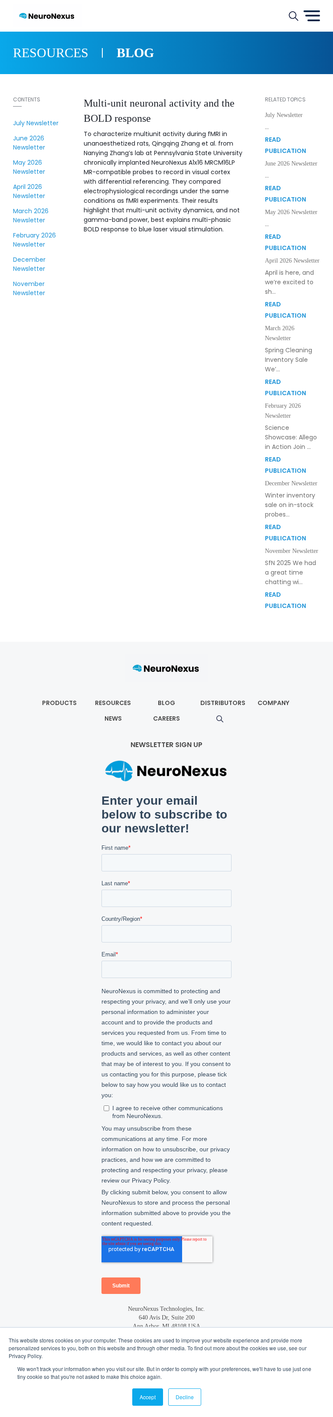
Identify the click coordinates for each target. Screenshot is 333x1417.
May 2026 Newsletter (29, 167)
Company (273, 703)
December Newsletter (29, 264)
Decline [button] (185, 1397)
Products (59, 703)
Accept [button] (148, 1397)
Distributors (222, 703)
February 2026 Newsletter (34, 240)
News (113, 718)
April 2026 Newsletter (29, 191)
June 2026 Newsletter (29, 143)
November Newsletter (29, 288)
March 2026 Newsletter (31, 215)
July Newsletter (36, 123)
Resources (113, 703)
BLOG (166, 703)
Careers (166, 718)
